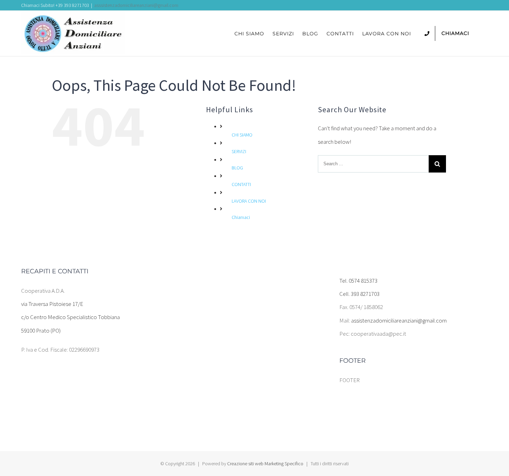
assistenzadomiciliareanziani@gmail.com (399, 320)
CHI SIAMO (242, 135)
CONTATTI (241, 184)
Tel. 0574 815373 (358, 280)
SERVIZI (239, 151)
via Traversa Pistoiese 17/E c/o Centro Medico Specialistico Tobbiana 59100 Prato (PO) (70, 317)
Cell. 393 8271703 (359, 294)
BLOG (237, 168)
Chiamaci (241, 217)
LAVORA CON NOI (249, 201)
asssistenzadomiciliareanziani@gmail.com (136, 5)
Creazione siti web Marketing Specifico (265, 463)
